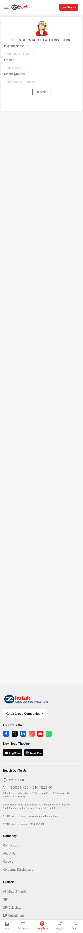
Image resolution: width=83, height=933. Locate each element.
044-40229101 (43, 787)
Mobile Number (14, 74)
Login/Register (69, 7)
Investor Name (14, 46)
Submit (41, 92)
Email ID (9, 60)
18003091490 (18, 787)
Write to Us (16, 780)
